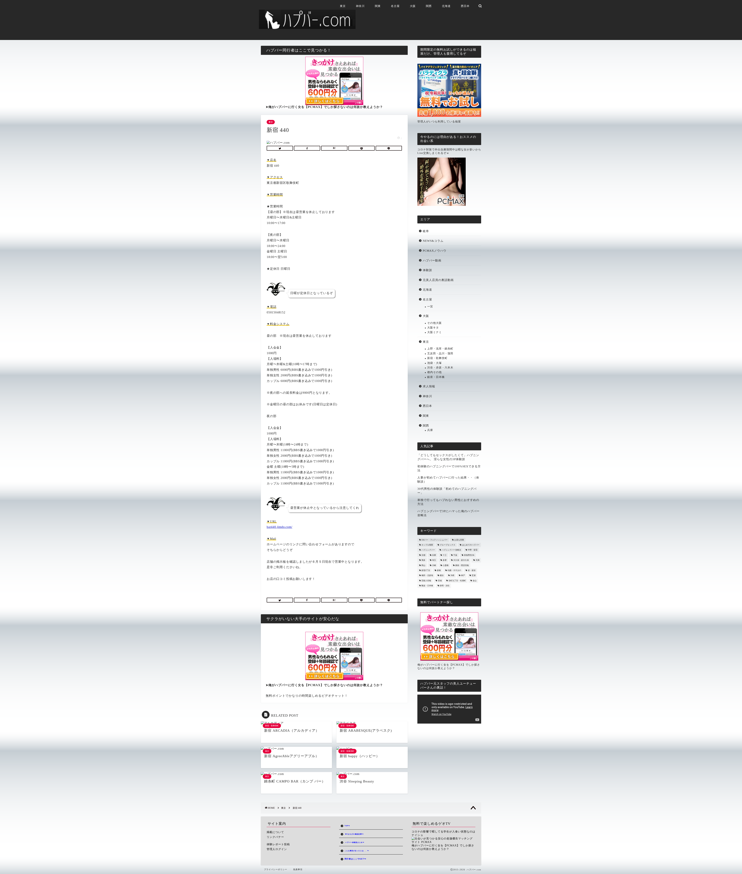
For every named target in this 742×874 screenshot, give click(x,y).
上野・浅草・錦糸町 (440, 348)
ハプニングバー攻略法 (451, 550)
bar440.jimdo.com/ (279, 527)
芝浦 (474, 575)
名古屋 (395, 6)
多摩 (445, 560)
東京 (343, 6)
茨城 (440, 581)
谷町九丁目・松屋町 (457, 581)
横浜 (442, 575)
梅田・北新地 (427, 575)
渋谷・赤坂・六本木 (440, 367)
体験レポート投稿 (278, 844)
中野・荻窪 (472, 550)
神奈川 (360, 6)
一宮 (430, 306)
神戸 (463, 575)
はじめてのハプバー (470, 545)
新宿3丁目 (425, 570)
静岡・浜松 (444, 586)
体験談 (427, 270)
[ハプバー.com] (307, 27)
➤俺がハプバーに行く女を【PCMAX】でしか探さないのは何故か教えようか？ (324, 107)
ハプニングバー (428, 550)
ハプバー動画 (432, 260)
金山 (475, 581)
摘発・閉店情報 (462, 565)
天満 (477, 560)
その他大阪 (434, 323)
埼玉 (434, 560)
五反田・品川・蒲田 (440, 353)
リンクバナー (275, 837)
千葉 (455, 555)
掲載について (275, 832)
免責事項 (297, 869)
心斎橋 (445, 565)
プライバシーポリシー (275, 869)
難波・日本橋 (427, 586)
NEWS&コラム (433, 240)
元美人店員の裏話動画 (438, 280)
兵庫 (430, 430)
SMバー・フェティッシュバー (434, 540)
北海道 (446, 6)
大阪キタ (433, 327)
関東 (378, 6)
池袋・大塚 (434, 362)
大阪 (413, 6)
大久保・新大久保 (461, 560)
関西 (429, 6)
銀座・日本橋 (436, 377)
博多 (423, 560)
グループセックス (447, 545)
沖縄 (452, 575)
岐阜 (426, 231)
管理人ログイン (277, 849)
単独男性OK (469, 555)
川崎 (434, 565)
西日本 (465, 6)
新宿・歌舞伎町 (437, 358)
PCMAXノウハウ (434, 250)
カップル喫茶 (427, 545)
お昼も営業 (459, 540)
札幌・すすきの (454, 570)
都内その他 (434, 372)
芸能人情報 (426, 581)
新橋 (439, 570)
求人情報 (429, 386)
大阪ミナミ (434, 332)
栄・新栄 (472, 570)
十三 (445, 555)
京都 (423, 555)
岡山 (423, 565)
